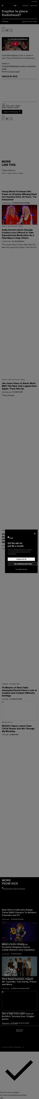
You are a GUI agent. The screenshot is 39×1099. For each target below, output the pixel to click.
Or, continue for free (21, 569)
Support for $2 (21, 559)
